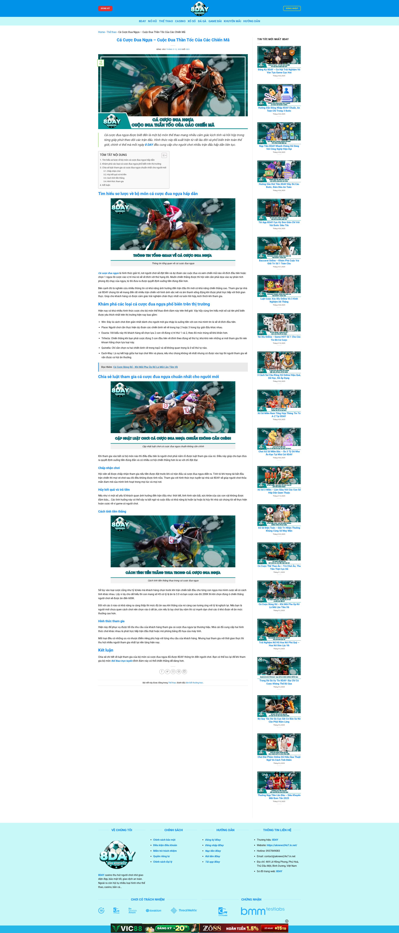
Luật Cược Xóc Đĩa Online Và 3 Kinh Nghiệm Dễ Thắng (279, 300)
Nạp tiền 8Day (213, 850)
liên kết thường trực (194, 682)
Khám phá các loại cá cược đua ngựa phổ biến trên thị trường (131, 164)
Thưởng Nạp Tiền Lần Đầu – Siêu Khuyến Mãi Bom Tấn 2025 (279, 797)
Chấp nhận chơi (113, 171)
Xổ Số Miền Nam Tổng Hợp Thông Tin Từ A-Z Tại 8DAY (279, 415)
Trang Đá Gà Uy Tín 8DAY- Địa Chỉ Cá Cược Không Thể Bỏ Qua (279, 682)
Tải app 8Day (212, 861)
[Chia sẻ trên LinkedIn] (184, 671)
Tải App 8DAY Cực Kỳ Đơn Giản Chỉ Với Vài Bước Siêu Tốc (279, 224)
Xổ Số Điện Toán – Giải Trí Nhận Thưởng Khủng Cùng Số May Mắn (279, 529)
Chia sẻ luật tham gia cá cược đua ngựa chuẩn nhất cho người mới (134, 167)
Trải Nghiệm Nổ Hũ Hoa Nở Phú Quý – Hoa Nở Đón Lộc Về (279, 644)
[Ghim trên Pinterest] (178, 671)
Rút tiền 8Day (212, 856)
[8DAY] (199, 8)
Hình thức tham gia (115, 181)
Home (101, 32)
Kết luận (106, 185)
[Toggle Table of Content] (162, 155)
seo (188, 49)
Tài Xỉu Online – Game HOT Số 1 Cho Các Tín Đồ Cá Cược (279, 338)
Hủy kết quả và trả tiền (116, 174)
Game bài (215, 21)
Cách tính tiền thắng (115, 178)
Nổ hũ (152, 21)
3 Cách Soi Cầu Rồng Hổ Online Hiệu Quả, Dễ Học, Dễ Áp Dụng (279, 376)
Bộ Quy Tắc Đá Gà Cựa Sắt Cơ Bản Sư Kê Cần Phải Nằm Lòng (279, 720)
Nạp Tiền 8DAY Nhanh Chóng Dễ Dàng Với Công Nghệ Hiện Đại (279, 147)
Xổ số (192, 21)
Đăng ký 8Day (213, 839)
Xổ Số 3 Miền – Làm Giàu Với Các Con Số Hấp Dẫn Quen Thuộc (279, 491)
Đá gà (202, 21)
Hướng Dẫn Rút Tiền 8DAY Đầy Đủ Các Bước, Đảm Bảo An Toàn (279, 185)
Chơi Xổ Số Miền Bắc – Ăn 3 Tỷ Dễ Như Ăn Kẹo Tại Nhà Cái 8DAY (279, 453)
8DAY (142, 21)
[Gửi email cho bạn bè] (173, 671)
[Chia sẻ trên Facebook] (161, 671)
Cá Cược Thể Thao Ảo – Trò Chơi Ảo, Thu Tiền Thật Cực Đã (279, 567)
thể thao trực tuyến (121, 660)
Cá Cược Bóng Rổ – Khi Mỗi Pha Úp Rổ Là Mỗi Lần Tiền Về (279, 606)
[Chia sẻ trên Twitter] (167, 671)
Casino (180, 21)
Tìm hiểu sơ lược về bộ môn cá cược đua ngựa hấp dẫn (128, 160)
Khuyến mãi (232, 21)
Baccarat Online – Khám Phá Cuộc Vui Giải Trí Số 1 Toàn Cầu (279, 262)
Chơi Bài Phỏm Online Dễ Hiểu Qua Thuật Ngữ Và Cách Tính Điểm (279, 758)
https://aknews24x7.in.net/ (282, 845)
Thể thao (166, 21)
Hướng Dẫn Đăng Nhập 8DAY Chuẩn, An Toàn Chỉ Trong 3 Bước (279, 109)
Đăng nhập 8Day (214, 845)
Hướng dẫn (251, 21)
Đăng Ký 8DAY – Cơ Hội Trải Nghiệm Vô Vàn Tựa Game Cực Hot (279, 71)
